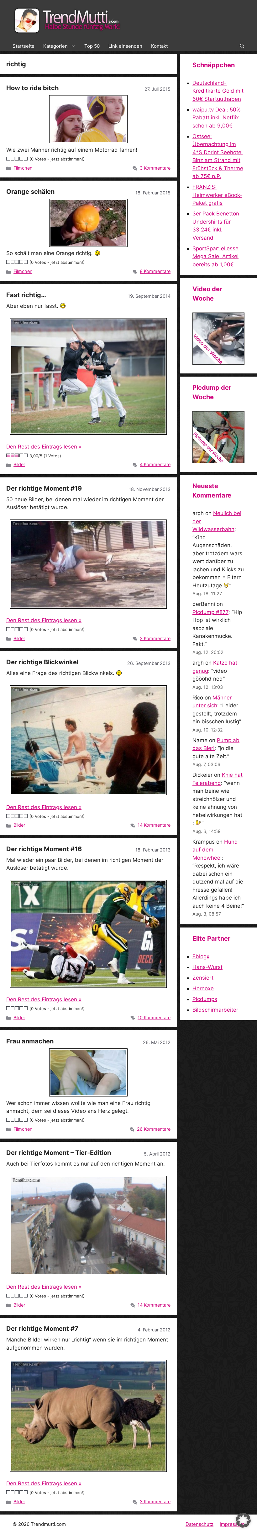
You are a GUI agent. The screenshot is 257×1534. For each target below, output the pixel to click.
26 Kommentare (153, 1129)
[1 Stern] (8, 158)
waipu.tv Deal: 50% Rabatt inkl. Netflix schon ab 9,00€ (216, 117)
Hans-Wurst (207, 967)
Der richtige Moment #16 (44, 849)
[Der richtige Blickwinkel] (88, 740)
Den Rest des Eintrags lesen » (43, 446)
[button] (242, 46)
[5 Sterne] (26, 158)
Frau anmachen (30, 1041)
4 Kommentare (155, 464)
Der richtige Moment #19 (44, 488)
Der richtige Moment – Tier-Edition (58, 1152)
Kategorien (55, 46)
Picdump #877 (210, 612)
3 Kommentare (155, 168)
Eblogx (200, 956)
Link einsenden (125, 46)
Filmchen (22, 168)
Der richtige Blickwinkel (42, 662)
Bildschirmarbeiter (215, 1010)
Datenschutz (199, 1524)
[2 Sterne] (13, 158)
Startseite (23, 46)
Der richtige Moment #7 (42, 1328)
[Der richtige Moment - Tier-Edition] (88, 1225)
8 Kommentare (155, 271)
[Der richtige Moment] (88, 934)
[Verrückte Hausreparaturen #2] (218, 461)
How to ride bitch (32, 88)
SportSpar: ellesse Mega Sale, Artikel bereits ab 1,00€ (215, 256)
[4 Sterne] (21, 158)
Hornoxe (203, 988)
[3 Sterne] (17, 158)
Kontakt (159, 46)
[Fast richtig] (88, 376)
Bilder (19, 464)
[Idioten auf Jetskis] (218, 363)
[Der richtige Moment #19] (88, 564)
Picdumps (204, 999)
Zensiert (202, 978)
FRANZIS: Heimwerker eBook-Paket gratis (217, 195)
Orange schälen (30, 191)
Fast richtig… (26, 295)
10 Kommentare (154, 1017)
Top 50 (92, 46)
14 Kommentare (154, 825)
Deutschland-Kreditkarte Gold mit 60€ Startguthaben (218, 91)
